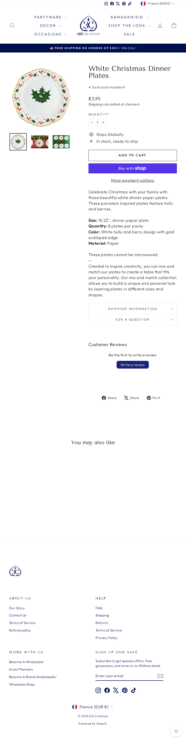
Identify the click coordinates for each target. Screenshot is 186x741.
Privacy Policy (106, 638)
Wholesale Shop (21, 684)
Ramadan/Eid (128, 17)
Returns (101, 623)
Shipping (95, 104)
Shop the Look (127, 25)
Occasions (48, 34)
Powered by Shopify (93, 723)
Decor (48, 25)
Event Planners (21, 669)
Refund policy (20, 630)
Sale (129, 34)
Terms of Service (22, 623)
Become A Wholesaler (26, 662)
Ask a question (132, 319)
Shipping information (132, 309)
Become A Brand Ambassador (33, 677)
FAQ (98, 608)
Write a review (132, 364)
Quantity (98, 114)
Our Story (17, 608)
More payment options (132, 180)
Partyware (48, 17)
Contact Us (18, 615)
